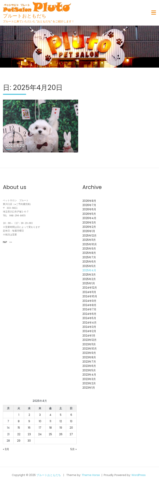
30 (29, 441)
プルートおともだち (24, 16)
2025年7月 (89, 257)
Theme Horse (91, 475)
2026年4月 (89, 218)
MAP (5, 242)
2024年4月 (89, 323)
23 (29, 434)
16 (29, 428)
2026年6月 (89, 209)
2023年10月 (89, 349)
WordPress (138, 475)
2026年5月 (89, 214)
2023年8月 (89, 357)
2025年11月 (89, 240)
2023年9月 (89, 353)
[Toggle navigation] (153, 13)
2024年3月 (89, 327)
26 (60, 434)
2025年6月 (89, 262)
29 (18, 441)
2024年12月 (89, 288)
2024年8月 (89, 305)
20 (71, 428)
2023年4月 (89, 375)
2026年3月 (89, 223)
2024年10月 (89, 296)
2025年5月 (89, 266)
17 (40, 428)
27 (71, 434)
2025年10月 (89, 244)
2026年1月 (88, 231)
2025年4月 (89, 270)
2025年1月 (88, 283)
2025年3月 (89, 275)
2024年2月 (89, 331)
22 (18, 434)
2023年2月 (89, 383)
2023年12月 (89, 340)
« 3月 (6, 449)
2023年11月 (89, 344)
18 (50, 428)
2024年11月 (89, 292)
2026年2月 (89, 227)
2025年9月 (89, 249)
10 (40, 421)
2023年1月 (88, 388)
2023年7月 (89, 362)
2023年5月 (89, 370)
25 (50, 434)
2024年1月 (88, 336)
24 (40, 434)
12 (61, 421)
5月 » (73, 449)
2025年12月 (89, 236)
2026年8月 (89, 201)
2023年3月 (89, 379)
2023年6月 (89, 366)
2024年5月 (89, 318)
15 (19, 428)
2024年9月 (89, 301)
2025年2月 (89, 279)
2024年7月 (89, 309)
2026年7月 (89, 205)
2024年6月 (89, 314)
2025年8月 (89, 253)
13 (71, 421)
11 (50, 421)
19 (61, 428)
